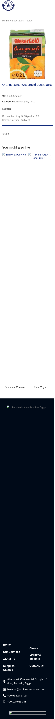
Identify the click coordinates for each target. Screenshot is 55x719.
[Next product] (51, 21)
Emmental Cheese (14, 387)
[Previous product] (43, 21)
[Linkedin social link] (18, 134)
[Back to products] (47, 21)
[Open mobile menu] (51, 6)
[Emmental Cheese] (14, 268)
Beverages (18, 20)
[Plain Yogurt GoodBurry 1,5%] (40, 268)
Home (5, 20)
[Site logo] (8, 5)
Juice (30, 20)
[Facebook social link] (11, 134)
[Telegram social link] (22, 134)
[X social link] (15, 134)
